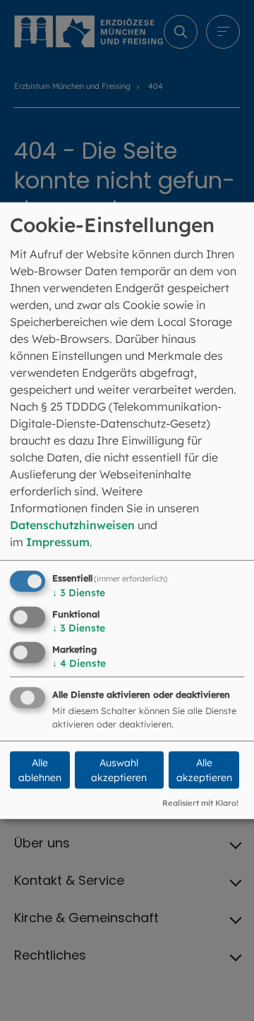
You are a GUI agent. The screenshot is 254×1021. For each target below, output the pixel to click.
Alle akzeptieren (204, 770)
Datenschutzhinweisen (72, 525)
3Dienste (78, 592)
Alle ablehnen (39, 770)
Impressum (58, 542)
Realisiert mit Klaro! (200, 803)
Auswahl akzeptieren (119, 770)
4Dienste (79, 662)
